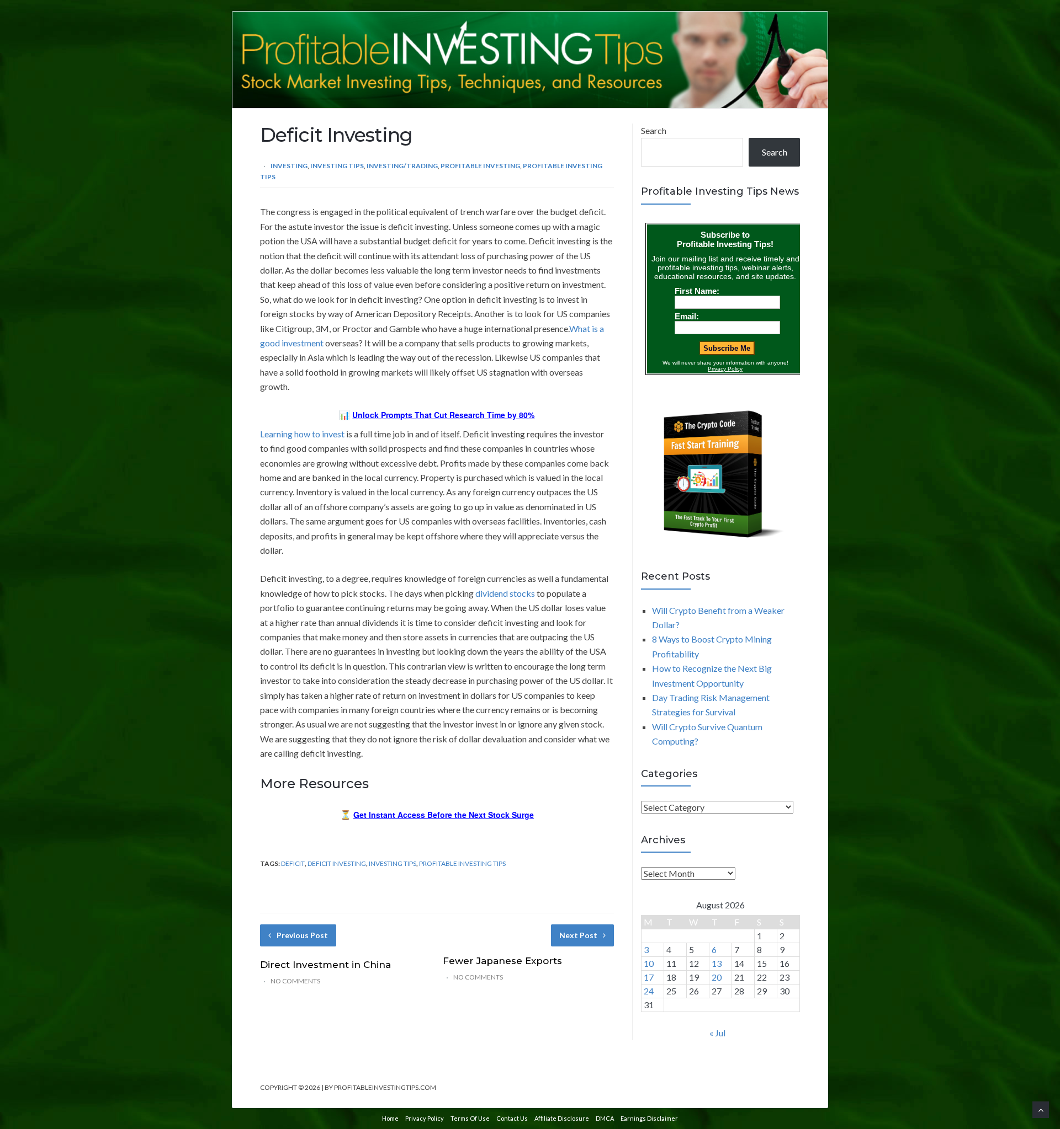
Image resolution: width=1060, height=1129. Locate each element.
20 (717, 977)
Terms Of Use (470, 1118)
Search (653, 130)
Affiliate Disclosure (561, 1118)
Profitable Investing (480, 166)
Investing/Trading (402, 166)
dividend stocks (505, 593)
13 (717, 963)
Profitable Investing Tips (462, 863)
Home (390, 1118)
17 (649, 977)
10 (649, 963)
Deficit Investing (337, 863)
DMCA (605, 1118)
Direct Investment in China (325, 964)
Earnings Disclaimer (649, 1118)
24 (649, 991)
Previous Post (302, 935)
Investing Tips (337, 166)
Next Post (578, 935)
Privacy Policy (424, 1118)
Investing (289, 166)
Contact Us (512, 1118)
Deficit (293, 863)
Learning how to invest (302, 434)
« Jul (717, 1033)
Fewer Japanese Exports (502, 960)
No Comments (295, 981)
